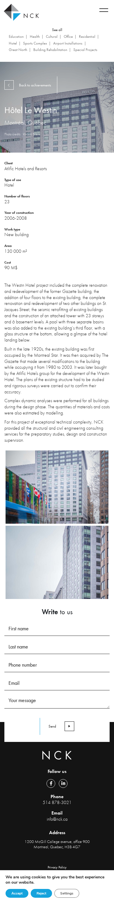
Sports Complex (35, 43)
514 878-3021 (57, 802)
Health (35, 36)
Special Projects (85, 49)
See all (57, 29)
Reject (41, 893)
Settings (66, 893)
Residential (87, 36)
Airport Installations (67, 43)
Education (16, 36)
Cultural (52, 36)
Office (68, 36)
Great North (18, 49)
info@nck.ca (57, 819)
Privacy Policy (57, 867)
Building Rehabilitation (50, 49)
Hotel (13, 43)
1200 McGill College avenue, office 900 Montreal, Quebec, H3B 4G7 (57, 844)
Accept (17, 893)
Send (52, 726)
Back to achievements (35, 85)
